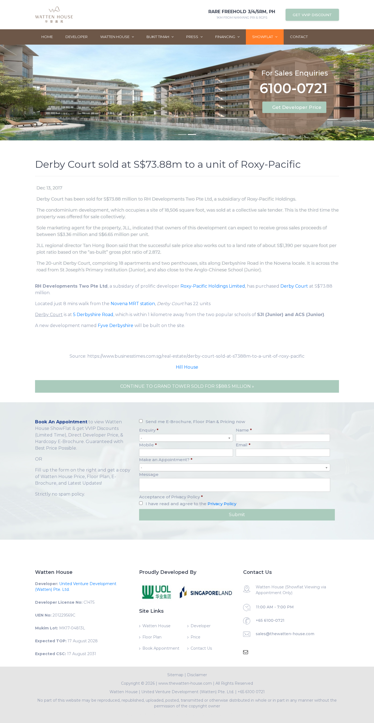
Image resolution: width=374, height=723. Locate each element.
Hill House (187, 367)
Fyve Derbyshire (115, 325)
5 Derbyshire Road (93, 314)
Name (244, 430)
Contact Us (201, 648)
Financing (225, 36)
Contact (299, 36)
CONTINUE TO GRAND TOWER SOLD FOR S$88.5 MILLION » (187, 386)
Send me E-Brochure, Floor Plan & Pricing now (195, 421)
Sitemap (175, 674)
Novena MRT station (133, 303)
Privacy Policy (222, 503)
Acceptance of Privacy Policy (171, 496)
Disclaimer (197, 674)
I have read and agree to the (191, 503)
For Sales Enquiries (294, 73)
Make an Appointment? (165, 459)
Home (47, 36)
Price (195, 637)
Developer (76, 36)
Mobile (148, 444)
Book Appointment (160, 648)
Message (149, 474)
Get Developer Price (296, 107)
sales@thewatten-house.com (285, 633)
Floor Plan (152, 637)
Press (192, 36)
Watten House (115, 36)
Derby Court (294, 286)
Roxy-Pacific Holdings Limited (212, 286)
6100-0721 (293, 89)
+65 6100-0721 (270, 620)
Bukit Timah (158, 36)
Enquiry (149, 430)
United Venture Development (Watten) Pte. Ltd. (187, 691)
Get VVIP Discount (312, 15)
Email (243, 444)
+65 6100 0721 (251, 691)
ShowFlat (263, 36)
